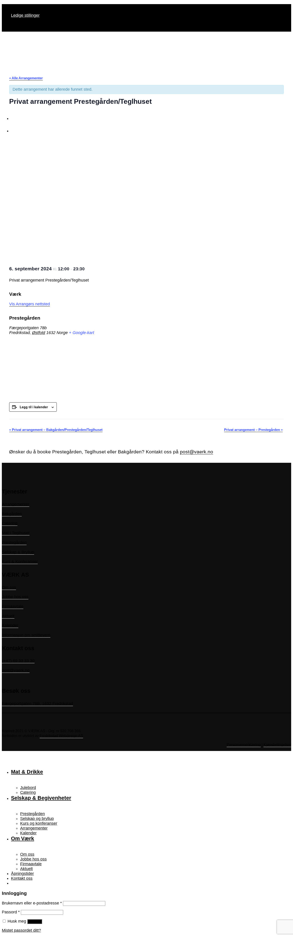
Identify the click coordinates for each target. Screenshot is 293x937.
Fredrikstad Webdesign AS (61, 736)
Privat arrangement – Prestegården (253, 430)
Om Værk (22, 838)
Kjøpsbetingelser (277, 745)
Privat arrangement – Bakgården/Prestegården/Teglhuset (56, 430)
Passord (11, 912)
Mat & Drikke (27, 772)
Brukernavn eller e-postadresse (32, 903)
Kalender (10, 625)
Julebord (28, 787)
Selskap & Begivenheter (41, 798)
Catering (9, 523)
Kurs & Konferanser (20, 561)
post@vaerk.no (196, 452)
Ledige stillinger (25, 15)
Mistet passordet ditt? (21, 930)
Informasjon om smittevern (26, 635)
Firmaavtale (12, 606)
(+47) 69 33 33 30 (18, 660)
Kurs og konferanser (38, 823)
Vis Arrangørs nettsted (29, 304)
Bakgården (12, 514)
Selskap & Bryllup (18, 552)
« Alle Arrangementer (26, 78)
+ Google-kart (81, 332)
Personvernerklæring (244, 745)
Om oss (9, 587)
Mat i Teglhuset (16, 533)
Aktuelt (8, 616)
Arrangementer (15, 504)
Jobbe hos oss (15, 597)
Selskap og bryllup (37, 818)
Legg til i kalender (34, 407)
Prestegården (14, 542)
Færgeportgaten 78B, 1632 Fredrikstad (37, 703)
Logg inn (34, 921)
